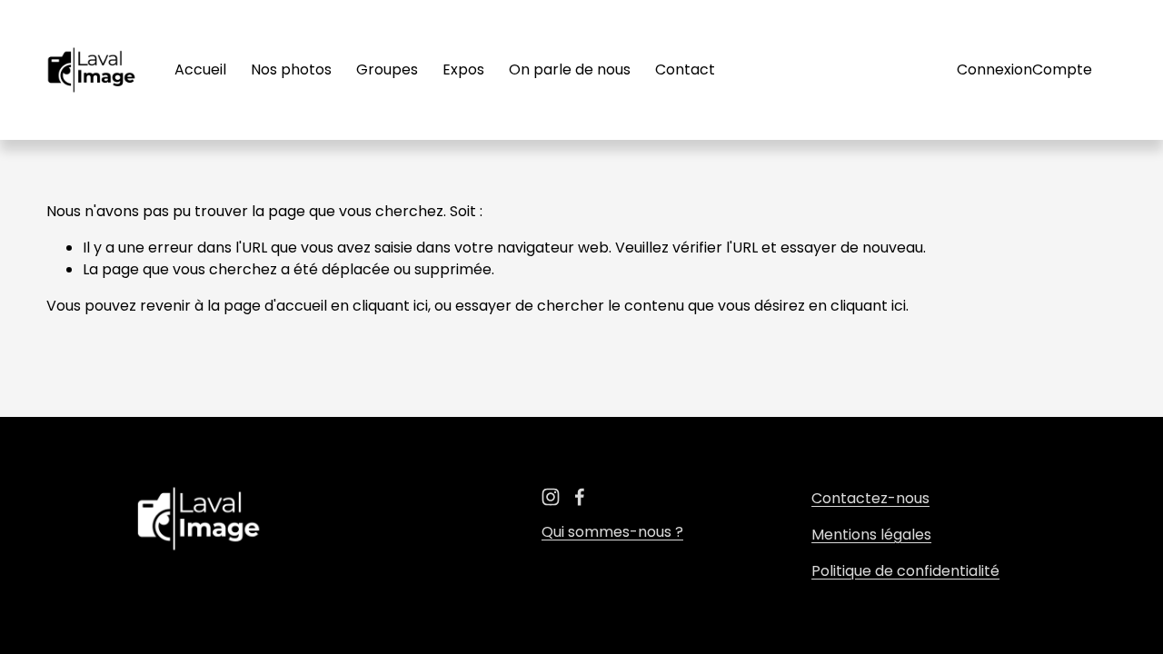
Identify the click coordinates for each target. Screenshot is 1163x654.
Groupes (387, 69)
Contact (685, 69)
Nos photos (291, 69)
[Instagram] (551, 497)
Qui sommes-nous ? (612, 531)
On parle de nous (570, 69)
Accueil (200, 69)
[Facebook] (580, 497)
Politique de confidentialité (905, 570)
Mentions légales (871, 534)
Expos (463, 69)
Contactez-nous (870, 498)
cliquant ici (390, 305)
